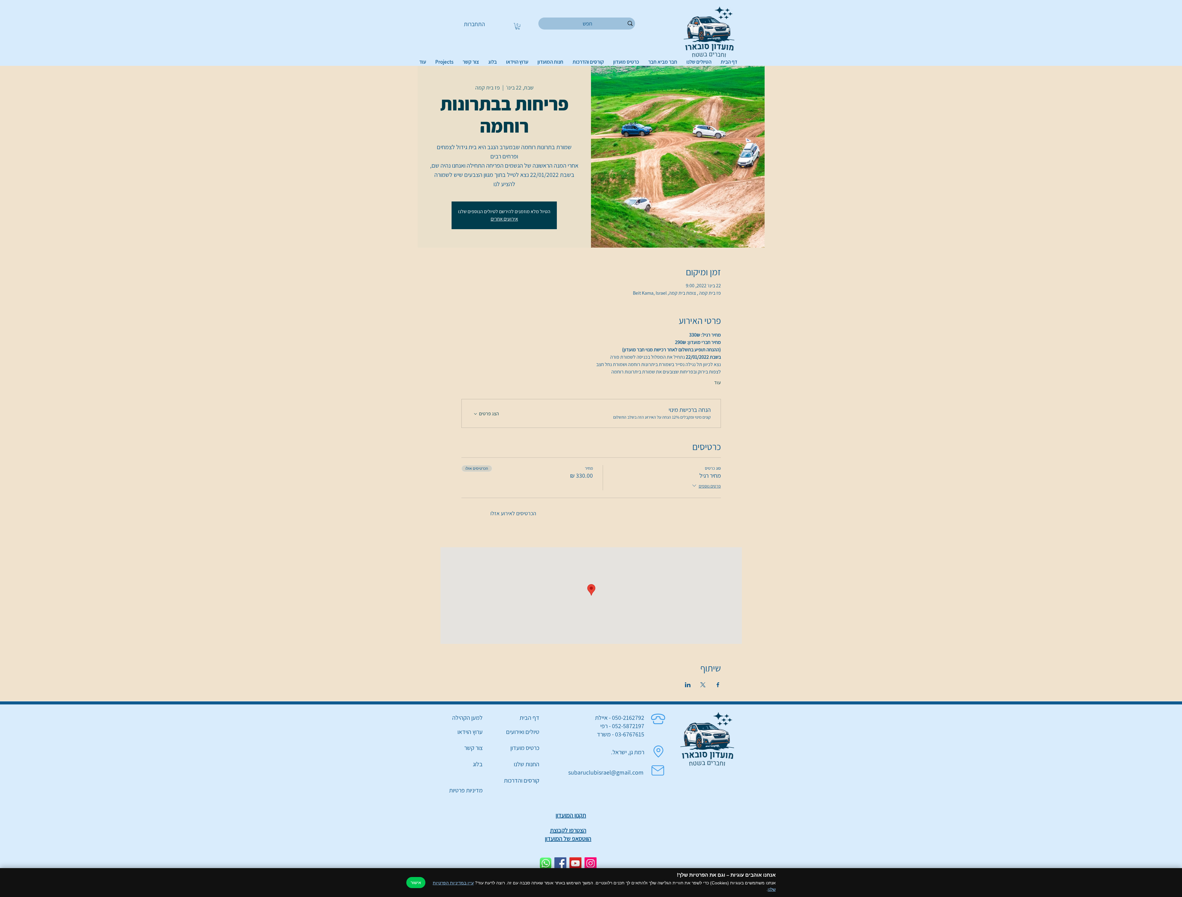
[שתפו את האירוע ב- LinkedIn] (688, 684)
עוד (717, 382)
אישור (416, 882)
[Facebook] (560, 863)
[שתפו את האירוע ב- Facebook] (718, 684)
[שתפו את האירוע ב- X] (703, 684)
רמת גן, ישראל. (627, 752)
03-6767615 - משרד (620, 734)
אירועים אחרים (504, 219)
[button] (517, 26)
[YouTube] (575, 863)
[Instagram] (591, 863)
